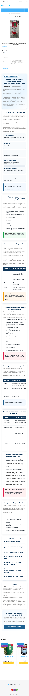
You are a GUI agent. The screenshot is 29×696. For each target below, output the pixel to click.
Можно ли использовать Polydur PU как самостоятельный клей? (13, 546)
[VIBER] (14, 690)
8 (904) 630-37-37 (4, 1)
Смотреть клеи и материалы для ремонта (14, 627)
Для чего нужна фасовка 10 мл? (14, 552)
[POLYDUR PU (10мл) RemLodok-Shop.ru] (14, 29)
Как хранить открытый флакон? (14, 576)
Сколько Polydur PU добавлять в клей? (13, 557)
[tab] (4, 46)
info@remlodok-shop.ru (14, 694)
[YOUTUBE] (12, 690)
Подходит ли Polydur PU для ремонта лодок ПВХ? (12, 563)
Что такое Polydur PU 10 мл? (13, 541)
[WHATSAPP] (17, 690)
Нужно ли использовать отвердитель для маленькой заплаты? (12, 570)
